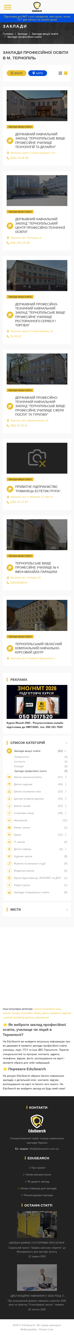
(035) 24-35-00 (19, 157)
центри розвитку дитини (19, 1017)
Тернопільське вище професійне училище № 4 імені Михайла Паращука (37, 567)
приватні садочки (60, 1013)
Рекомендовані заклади (38, 1195)
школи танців (11, 1013)
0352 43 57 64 (19, 501)
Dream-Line (46, 1329)
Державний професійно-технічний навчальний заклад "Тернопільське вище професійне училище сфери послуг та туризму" (40, 406)
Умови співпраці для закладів (38, 1188)
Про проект (38, 1167)
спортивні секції (30, 1013)
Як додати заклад (38, 1181)
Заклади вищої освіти (20, 126)
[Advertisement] (37, 964)
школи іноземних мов (47, 1008)
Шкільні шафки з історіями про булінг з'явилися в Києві (37, 1243)
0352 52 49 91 (19, 425)
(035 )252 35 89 (20, 242)
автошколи (42, 1017)
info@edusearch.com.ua (44, 1148)
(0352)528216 (18, 582)
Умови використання (38, 1174)
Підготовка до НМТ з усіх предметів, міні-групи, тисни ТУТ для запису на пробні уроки (37, 18)
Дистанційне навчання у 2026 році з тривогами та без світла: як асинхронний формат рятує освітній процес (37, 1296)
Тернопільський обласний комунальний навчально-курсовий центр (38, 648)
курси (45, 1013)
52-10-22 (15, 336)
